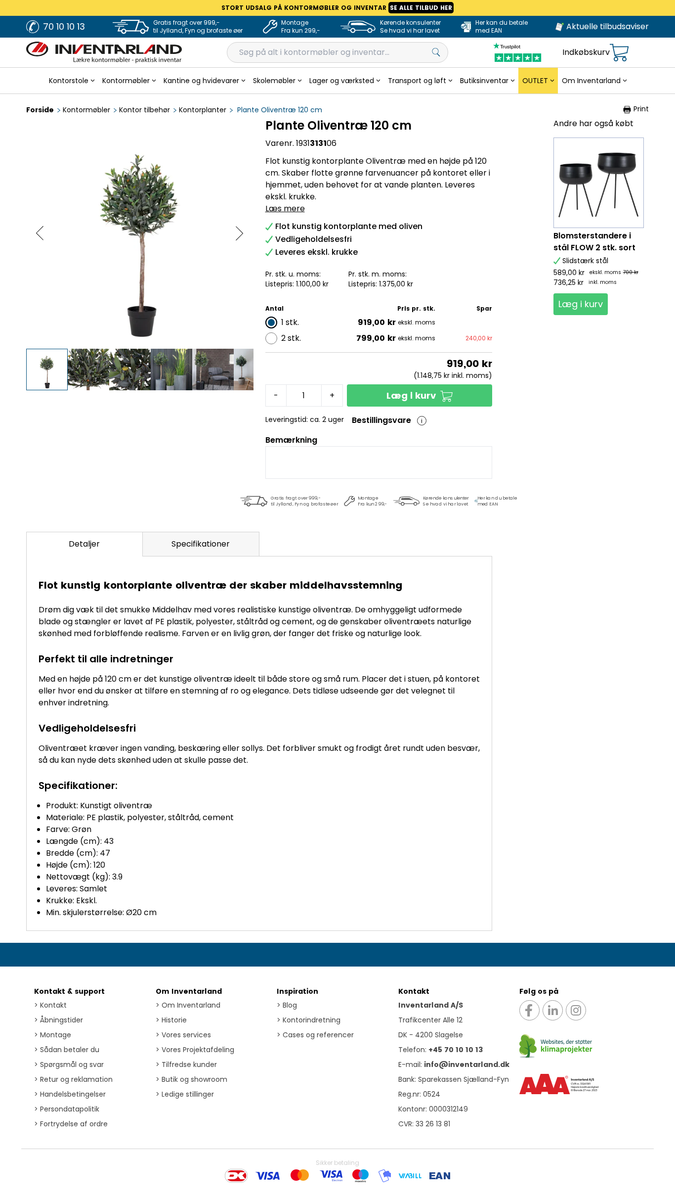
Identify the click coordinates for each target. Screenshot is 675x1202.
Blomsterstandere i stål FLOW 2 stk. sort (594, 241)
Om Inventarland (189, 991)
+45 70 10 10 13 (455, 1050)
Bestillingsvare (381, 420)
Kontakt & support (69, 991)
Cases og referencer (315, 1035)
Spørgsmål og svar (69, 1064)
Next (239, 233)
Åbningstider (58, 1020)
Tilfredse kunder (186, 1064)
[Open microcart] (619, 53)
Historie (171, 1020)
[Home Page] (104, 52)
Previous (39, 233)
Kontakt (50, 1005)
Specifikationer (200, 544)
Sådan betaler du (66, 1050)
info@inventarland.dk (466, 1064)
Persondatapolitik (66, 1109)
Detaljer (84, 544)
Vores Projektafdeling (195, 1050)
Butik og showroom (191, 1079)
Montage (52, 1035)
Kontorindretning (308, 1020)
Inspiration (297, 991)
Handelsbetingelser (70, 1094)
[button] (420, 395)
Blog (287, 1005)
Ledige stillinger (185, 1094)
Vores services (183, 1035)
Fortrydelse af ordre (71, 1124)
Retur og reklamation (73, 1079)
